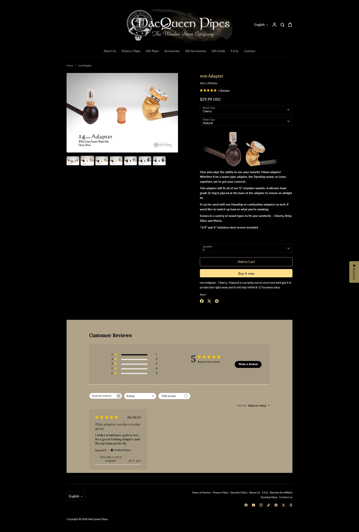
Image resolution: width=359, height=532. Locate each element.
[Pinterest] (276, 505)
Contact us (285, 497)
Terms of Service (201, 492)
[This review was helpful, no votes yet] (130, 461)
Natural (208, 123)
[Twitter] (283, 505)
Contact (249, 51)
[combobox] (140, 396)
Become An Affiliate (281, 492)
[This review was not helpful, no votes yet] (137, 461)
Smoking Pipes (269, 497)
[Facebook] (246, 505)
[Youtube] (253, 505)
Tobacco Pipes (131, 51)
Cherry (207, 111)
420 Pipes (152, 51)
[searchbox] (102, 396)
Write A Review (248, 364)
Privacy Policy (220, 492)
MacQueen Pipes (98, 519)
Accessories (172, 51)
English (259, 24)
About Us (110, 51)
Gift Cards (218, 51)
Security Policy (238, 492)
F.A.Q (265, 492)
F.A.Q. (235, 51)
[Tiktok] (268, 505)
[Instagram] (261, 505)
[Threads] (291, 505)
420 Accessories (195, 51)
